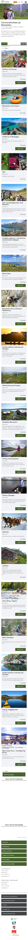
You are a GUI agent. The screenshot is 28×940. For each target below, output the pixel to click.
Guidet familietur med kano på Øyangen (12, 673)
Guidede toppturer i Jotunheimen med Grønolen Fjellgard (14, 239)
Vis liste (3, 43)
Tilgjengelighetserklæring (10, 896)
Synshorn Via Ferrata (9, 69)
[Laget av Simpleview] (14, 935)
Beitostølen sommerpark (10, 106)
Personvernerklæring (9, 900)
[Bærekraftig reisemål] (14, 919)
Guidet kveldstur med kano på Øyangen (12, 348)
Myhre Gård (6, 273)
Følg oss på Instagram (14, 825)
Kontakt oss (6, 909)
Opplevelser (6, 846)
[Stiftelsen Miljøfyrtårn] (14, 923)
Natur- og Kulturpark (9, 864)
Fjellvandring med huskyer (11, 385)
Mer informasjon (21, 79)
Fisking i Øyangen (8, 495)
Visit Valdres (6, 859)
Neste (6, 48)
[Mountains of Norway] (14, 927)
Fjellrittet (5, 532)
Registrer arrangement (9, 913)
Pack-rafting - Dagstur (9, 601)
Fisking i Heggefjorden (10, 710)
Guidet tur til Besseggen (10, 137)
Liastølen (5, 566)
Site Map (5, 905)
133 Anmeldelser (5, 748)
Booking (15, 2)
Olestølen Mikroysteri (9, 422)
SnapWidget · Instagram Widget (22, 837)
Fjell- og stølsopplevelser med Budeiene (12, 203)
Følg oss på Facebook (14, 779)
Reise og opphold (7, 851)
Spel (3, 172)
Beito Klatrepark (8, 637)
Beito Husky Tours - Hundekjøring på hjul (13, 751)
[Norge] (14, 931)
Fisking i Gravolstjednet (10, 459)
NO (19, 2)
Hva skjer (5, 842)
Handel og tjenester (8, 855)
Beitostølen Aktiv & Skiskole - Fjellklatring (12, 309)
